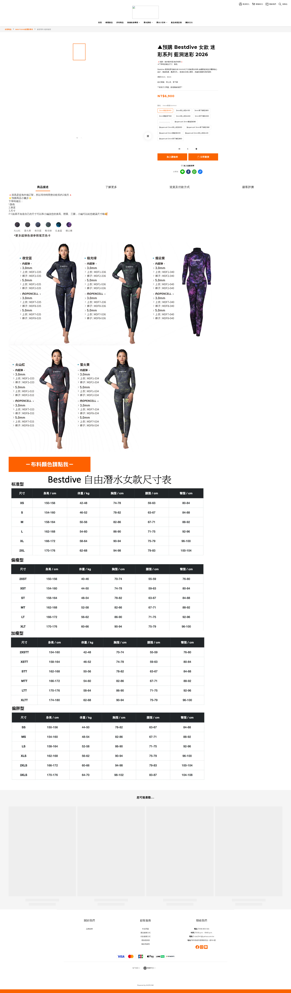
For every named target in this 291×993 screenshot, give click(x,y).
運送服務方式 (145, 933)
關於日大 (189, 22)
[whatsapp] (194, 171)
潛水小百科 (161, 22)
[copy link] (200, 171)
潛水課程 (147, 22)
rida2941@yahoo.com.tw (204, 936)
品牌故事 (89, 929)
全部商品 (8, 29)
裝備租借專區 (132, 22)
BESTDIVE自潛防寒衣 (24, 29)
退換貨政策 (145, 940)
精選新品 (109, 22)
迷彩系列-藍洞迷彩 (44, 29)
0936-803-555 (204, 929)
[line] (182, 171)
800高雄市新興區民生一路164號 (204, 940)
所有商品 (120, 22)
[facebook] (188, 171)
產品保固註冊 (176, 22)
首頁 (100, 22)
